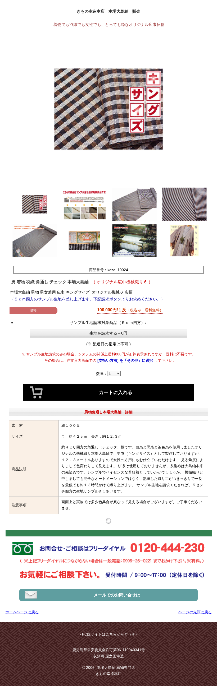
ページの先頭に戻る (195, 612)
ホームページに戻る (22, 612)
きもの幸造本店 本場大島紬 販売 (108, 11)
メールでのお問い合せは (117, 595)
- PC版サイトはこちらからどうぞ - (109, 634)
